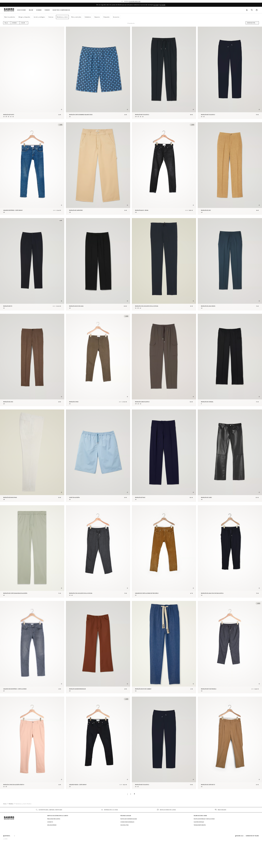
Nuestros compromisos (61, 10)
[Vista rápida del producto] (61, 109)
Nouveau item (124, 825)
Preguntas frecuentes (53, 819)
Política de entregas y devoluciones (204, 819)
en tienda (162, 4)
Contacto (50, 822)
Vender (47, 10)
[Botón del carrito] (257, 10)
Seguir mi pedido (51, 825)
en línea (156, 4)
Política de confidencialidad (128, 819)
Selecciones (21, 10)
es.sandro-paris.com (134, 1)
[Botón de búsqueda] (252, 10)
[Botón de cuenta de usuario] (247, 10)
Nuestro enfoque (199, 822)
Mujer (31, 10)
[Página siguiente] (134, 793)
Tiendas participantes (200, 825)
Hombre (39, 10)
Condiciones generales (127, 822)
